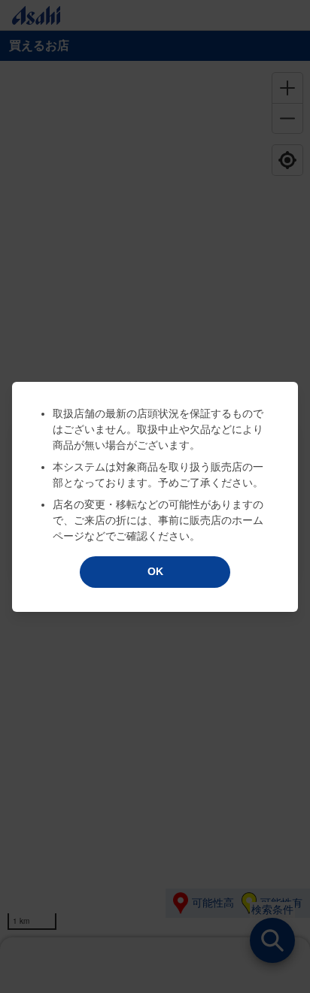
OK (155, 571)
